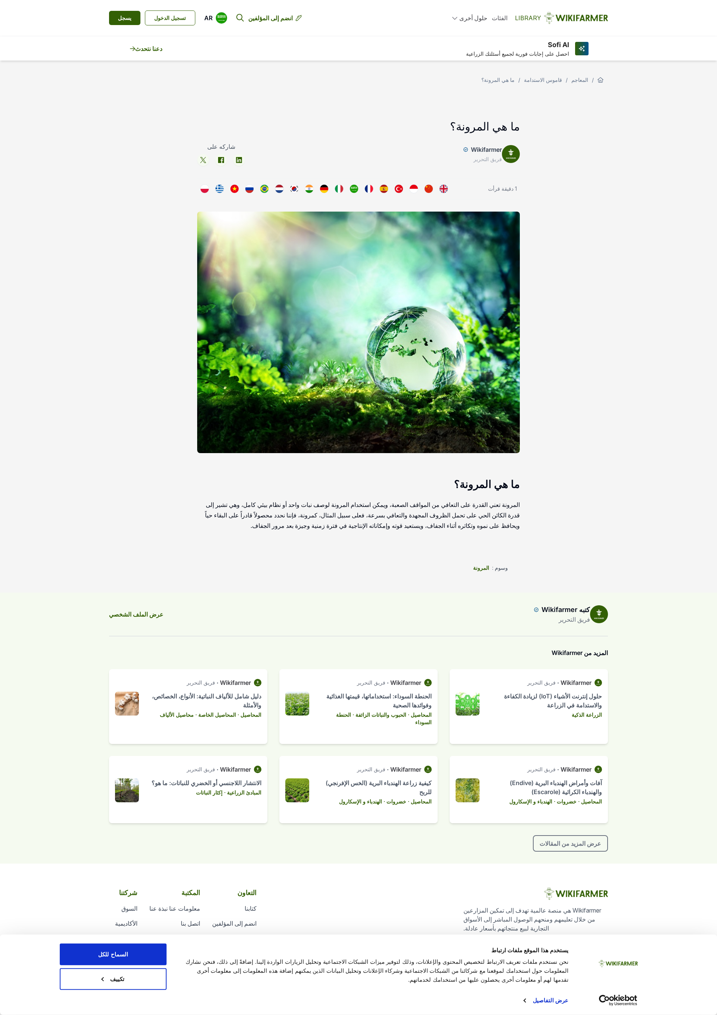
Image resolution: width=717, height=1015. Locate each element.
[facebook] (221, 160)
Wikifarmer (486, 149)
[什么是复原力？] (428, 188)
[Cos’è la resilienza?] (339, 188)
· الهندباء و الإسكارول (532, 801)
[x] (203, 160)
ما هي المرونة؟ (498, 80)
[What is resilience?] (443, 188)
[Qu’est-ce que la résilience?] (368, 188)
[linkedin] (239, 160)
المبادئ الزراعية (244, 792)
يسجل (124, 18)
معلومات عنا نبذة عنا (174, 908)
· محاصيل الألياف (178, 714)
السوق (129, 908)
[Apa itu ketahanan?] (413, 188)
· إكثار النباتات (211, 792)
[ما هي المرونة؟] (354, 188)
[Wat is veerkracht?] (279, 188)
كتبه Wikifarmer (565, 609)
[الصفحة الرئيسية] (600, 80)
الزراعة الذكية (587, 714)
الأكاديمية (126, 923)
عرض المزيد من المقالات (570, 843)
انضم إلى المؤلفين (270, 18)
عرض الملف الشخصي (136, 614)
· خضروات (568, 801)
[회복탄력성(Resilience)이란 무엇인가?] (294, 188)
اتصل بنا (190, 923)
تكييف (117, 978)
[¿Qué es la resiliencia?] (383, 188)
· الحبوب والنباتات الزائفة (382, 714)
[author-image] (599, 614)
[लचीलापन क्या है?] (309, 188)
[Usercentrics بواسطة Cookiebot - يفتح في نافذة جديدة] (618, 1000)
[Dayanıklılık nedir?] (398, 188)
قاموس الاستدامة (543, 80)
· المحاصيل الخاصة (218, 714)
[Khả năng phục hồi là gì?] (234, 188)
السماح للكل (113, 954)
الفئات (500, 18)
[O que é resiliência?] (264, 188)
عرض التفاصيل (550, 1000)
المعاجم (579, 80)
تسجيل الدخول (170, 18)
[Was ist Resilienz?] (324, 188)
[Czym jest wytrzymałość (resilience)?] (204, 188)
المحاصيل (421, 714)
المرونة (481, 568)
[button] (216, 18)
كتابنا (251, 908)
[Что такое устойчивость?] (249, 188)
